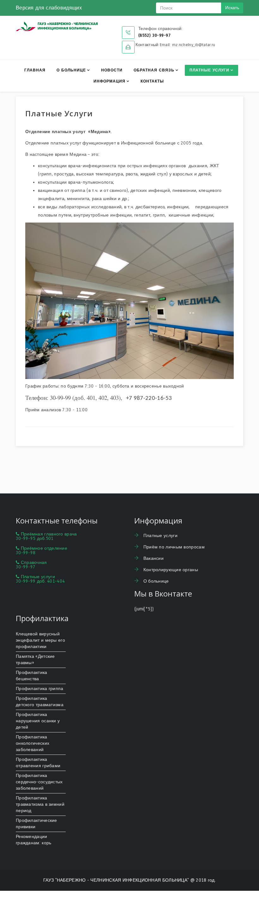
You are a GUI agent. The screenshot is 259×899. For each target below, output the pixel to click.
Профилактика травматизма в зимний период (40, 804)
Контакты (152, 81)
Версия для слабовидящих (49, 8)
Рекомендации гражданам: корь (33, 840)
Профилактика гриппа (39, 688)
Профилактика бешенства (31, 676)
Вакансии (153, 558)
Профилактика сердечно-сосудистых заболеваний (39, 782)
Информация (109, 81)
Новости (112, 70)
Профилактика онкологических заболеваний (32, 743)
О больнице (71, 70)
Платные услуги (209, 70)
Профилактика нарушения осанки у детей (38, 721)
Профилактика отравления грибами (38, 762)
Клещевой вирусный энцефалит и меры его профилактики (40, 640)
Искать (232, 7)
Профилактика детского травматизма (39, 701)
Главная (34, 70)
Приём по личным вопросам (173, 547)
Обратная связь (154, 70)
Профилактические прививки (36, 823)
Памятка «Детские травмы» (35, 659)
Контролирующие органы (170, 569)
